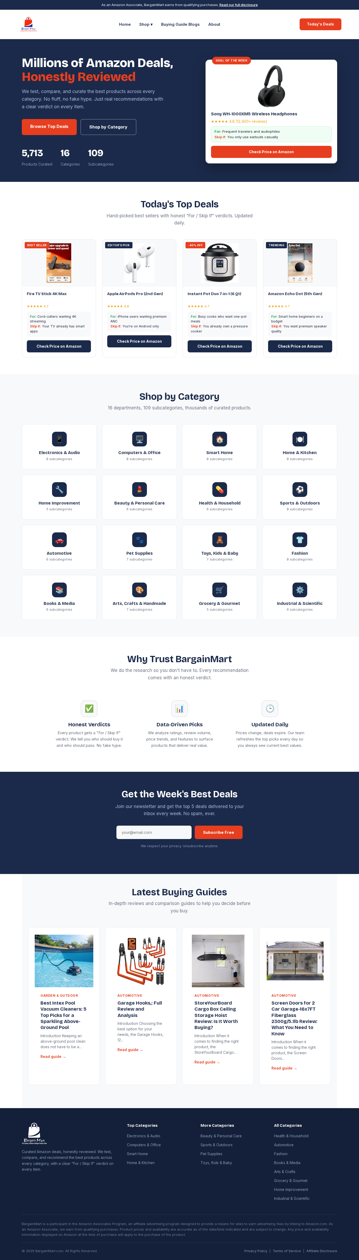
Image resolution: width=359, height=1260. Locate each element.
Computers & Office (144, 1145)
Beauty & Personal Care (221, 1136)
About (214, 24)
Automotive (284, 1145)
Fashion (281, 1153)
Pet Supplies (211, 1153)
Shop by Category (108, 127)
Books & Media (287, 1162)
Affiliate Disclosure (321, 1251)
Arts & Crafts (284, 1171)
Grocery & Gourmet (290, 1180)
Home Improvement (291, 1189)
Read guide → (53, 1056)
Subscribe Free (218, 832)
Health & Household (291, 1136)
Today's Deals (320, 24)
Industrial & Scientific (292, 1198)
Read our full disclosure (238, 5)
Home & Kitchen (141, 1162)
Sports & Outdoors (217, 1145)
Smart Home (137, 1153)
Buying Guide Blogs (180, 24)
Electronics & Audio (143, 1136)
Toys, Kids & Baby (216, 1162)
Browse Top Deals (49, 126)
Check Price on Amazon (271, 152)
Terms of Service (287, 1251)
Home (125, 24)
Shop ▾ (146, 24)
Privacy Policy (255, 1251)
